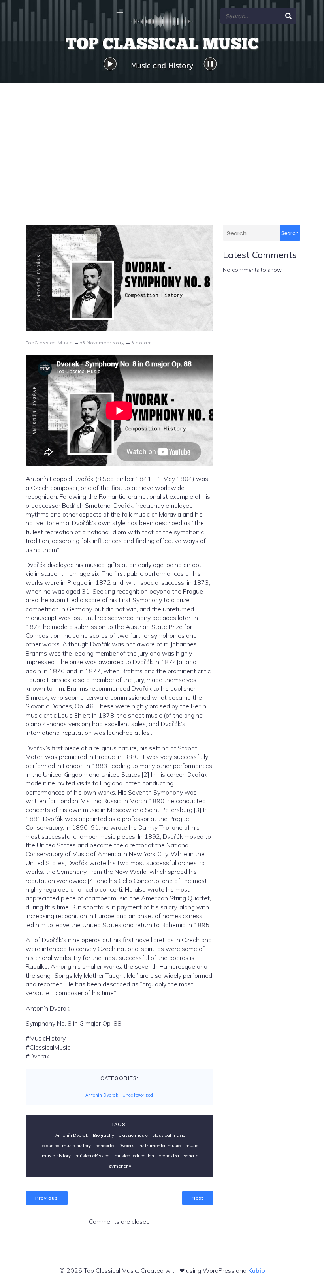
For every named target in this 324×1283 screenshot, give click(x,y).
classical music (169, 1135)
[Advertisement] (162, 142)
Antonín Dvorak (101, 1095)
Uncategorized (137, 1095)
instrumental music (159, 1145)
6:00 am (142, 343)
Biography (103, 1135)
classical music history (66, 1145)
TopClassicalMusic (49, 343)
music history (56, 1156)
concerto (105, 1145)
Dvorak (126, 1145)
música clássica (92, 1156)
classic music (133, 1135)
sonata (191, 1156)
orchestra (169, 1156)
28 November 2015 (102, 343)
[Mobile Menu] (119, 14)
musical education (134, 1156)
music (191, 1145)
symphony (120, 1166)
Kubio (256, 1270)
